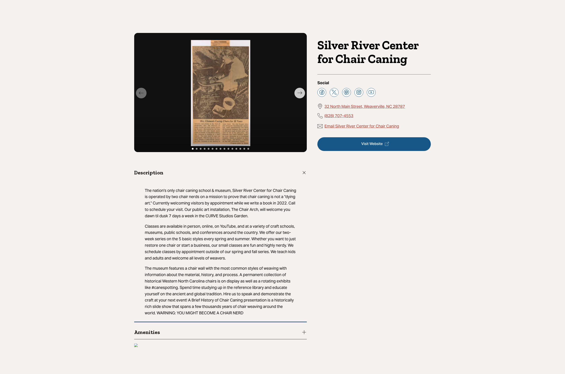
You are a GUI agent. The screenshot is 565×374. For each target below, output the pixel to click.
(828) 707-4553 (338, 115)
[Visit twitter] (334, 92)
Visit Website (372, 144)
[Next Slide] (299, 93)
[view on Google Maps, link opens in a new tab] (136, 345)
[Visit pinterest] (346, 92)
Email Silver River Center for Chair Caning (361, 126)
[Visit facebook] (321, 92)
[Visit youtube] (371, 92)
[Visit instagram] (358, 92)
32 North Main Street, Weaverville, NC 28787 (364, 106)
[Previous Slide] (141, 93)
